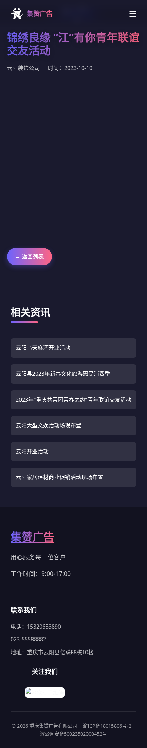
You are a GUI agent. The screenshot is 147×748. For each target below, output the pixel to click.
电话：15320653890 (36, 626)
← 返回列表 (29, 256)
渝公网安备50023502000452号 (73, 734)
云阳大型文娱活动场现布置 (48, 425)
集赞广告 (32, 536)
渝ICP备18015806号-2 (108, 726)
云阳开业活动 (32, 451)
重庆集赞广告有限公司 (54, 726)
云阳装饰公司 (23, 68)
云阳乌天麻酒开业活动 (43, 347)
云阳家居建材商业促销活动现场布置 (59, 477)
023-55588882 (28, 639)
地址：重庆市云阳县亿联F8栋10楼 (52, 652)
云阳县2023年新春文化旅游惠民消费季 (63, 373)
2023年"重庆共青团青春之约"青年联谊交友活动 (73, 399)
